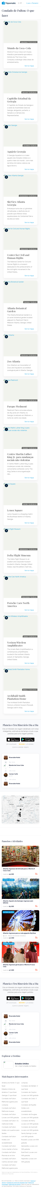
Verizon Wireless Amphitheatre (16, 644)
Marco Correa (24, 249)
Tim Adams (27, 145)
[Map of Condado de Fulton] (20, 810)
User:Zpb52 (24, 42)
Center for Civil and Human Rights (18, 256)
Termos (4, 1182)
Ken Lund (25, 92)
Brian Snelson (26, 597)
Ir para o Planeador (32, 3)
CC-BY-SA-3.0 (32, 400)
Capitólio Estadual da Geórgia (19, 100)
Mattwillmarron (24, 549)
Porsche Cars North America (18, 604)
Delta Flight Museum (19, 555)
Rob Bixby (27, 302)
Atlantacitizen (23, 400)
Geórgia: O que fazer (9, 1095)
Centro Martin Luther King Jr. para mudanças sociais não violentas (20, 457)
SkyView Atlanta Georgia (16, 203)
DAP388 (25, 504)
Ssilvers (26, 636)
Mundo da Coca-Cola (19, 48)
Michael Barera (24, 195)
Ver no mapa (29, 66)
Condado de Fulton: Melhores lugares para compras (10, 1102)
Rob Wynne (24, 355)
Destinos (33, 1181)
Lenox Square (15, 510)
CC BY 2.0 (33, 302)
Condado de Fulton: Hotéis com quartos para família (10, 1130)
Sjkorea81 (25, 448)
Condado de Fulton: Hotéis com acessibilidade (9, 1140)
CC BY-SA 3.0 (32, 448)
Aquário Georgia (16, 151)
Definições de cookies (14, 1184)
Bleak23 (25, 689)
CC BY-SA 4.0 (32, 195)
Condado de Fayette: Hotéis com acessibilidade (28, 1108)
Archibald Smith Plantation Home (16, 697)
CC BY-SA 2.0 (32, 92)
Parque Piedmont (17, 406)
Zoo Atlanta (13, 361)
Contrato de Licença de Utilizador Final (17, 1182)
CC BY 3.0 (33, 145)
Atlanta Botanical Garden (16, 310)
